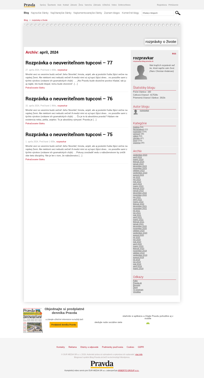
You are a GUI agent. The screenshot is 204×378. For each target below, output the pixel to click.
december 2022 (140, 193)
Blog (26, 12)
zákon (135, 136)
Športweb (51, 5)
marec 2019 (138, 268)
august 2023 (138, 175)
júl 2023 (136, 177)
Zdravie (73, 5)
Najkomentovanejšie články (87, 12)
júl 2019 (136, 260)
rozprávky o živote (39, 20)
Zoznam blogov (112, 12)
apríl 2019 (137, 266)
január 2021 (138, 224)
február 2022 (138, 204)
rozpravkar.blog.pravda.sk (143, 61)
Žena (81, 5)
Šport (135, 287)
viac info (138, 354)
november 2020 (140, 228)
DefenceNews (124, 5)
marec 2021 (138, 219)
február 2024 (138, 162)
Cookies (130, 347)
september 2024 (140, 155)
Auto (59, 5)
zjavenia (136, 143)
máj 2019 (137, 264)
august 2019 (138, 257)
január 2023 (138, 191)
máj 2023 (137, 182)
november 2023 (140, 168)
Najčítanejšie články (61, 12)
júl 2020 (136, 237)
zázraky (136, 138)
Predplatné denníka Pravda (63, 325)
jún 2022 (137, 197)
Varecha (88, 5)
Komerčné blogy (130, 12)
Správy (43, 5)
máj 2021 (137, 215)
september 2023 (140, 173)
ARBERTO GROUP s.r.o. (128, 370)
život (135, 140)
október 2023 (139, 171)
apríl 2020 (137, 244)
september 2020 (140, 233)
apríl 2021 (137, 217)
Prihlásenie (173, 5)
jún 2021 (137, 213)
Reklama (73, 347)
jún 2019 (137, 262)
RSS (174, 54)
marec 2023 (138, 186)
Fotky (135, 281)
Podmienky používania (112, 347)
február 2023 (138, 188)
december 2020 (140, 226)
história (136, 127)
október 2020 (139, 231)
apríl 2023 (137, 184)
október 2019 (139, 253)
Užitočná (106, 5)
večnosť (136, 134)
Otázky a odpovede (89, 347)
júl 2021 (136, 211)
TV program (138, 290)
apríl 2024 (137, 157)
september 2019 (140, 255)
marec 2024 (138, 159)
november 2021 (140, 208)
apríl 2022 (137, 199)
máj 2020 (137, 242)
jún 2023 (137, 179)
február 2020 (138, 248)
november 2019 (140, 251)
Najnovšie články (39, 12)
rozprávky (137, 132)
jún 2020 (137, 240)
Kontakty (61, 347)
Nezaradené (138, 129)
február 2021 (138, 222)
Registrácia (162, 5)
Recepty (136, 285)
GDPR (141, 347)
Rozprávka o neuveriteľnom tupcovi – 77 (69, 62)
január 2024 (138, 164)
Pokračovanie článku (35, 88)
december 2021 (140, 206)
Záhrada (97, 5)
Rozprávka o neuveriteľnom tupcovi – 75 (69, 134)
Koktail (66, 5)
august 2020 (138, 235)
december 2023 (140, 166)
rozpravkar (62, 70)
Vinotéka (137, 292)
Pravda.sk (137, 283)
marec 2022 (138, 202)
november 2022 (140, 195)
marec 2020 (138, 246)
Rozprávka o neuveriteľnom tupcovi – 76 (69, 98)
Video (114, 5)
